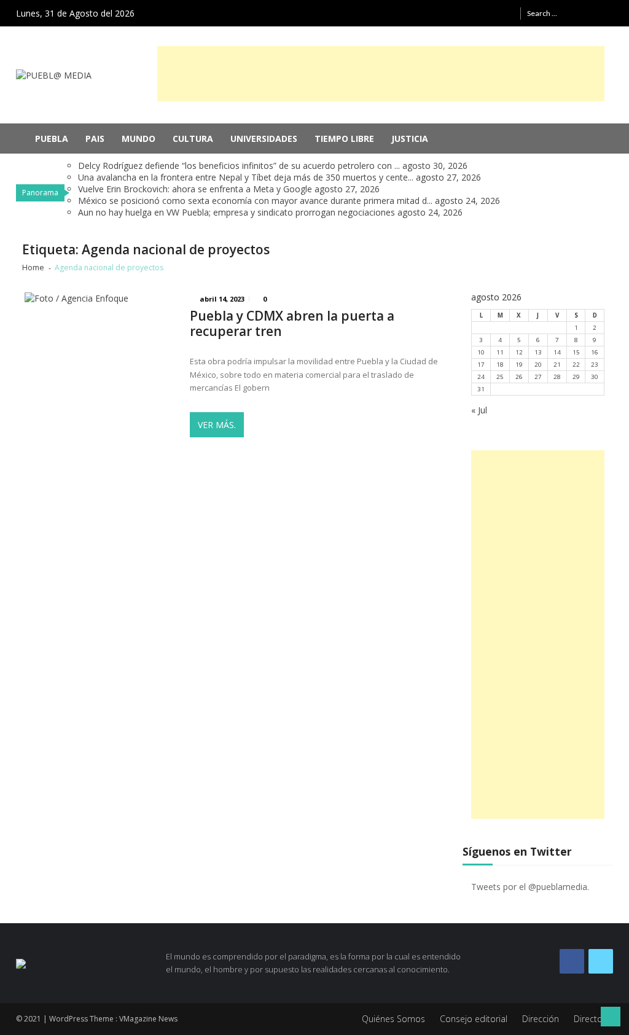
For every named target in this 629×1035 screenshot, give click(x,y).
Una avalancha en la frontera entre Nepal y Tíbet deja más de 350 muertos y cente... (245, 177)
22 (576, 365)
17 (481, 365)
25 (500, 377)
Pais (94, 138)
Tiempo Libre (344, 138)
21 (557, 365)
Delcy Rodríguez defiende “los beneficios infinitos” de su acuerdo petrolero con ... (239, 165)
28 (557, 377)
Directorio (593, 1019)
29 (576, 377)
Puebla (51, 138)
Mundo (138, 138)
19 (519, 365)
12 (519, 352)
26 (519, 377)
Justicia (409, 138)
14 (557, 352)
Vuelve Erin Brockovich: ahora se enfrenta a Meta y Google (195, 189)
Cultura (193, 138)
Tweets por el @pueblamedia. (530, 886)
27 (538, 377)
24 (481, 377)
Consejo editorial (473, 1019)
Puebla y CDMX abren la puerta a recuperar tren (292, 323)
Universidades (263, 138)
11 (500, 352)
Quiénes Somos (393, 1019)
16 (594, 352)
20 (538, 365)
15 (576, 352)
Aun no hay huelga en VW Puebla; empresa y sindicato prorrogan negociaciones (236, 212)
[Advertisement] (380, 73)
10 (481, 352)
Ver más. (217, 425)
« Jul (479, 410)
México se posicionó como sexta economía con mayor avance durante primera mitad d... (255, 200)
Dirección (540, 1019)
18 (500, 365)
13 (538, 352)
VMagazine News (148, 1019)
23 (594, 365)
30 (594, 377)
